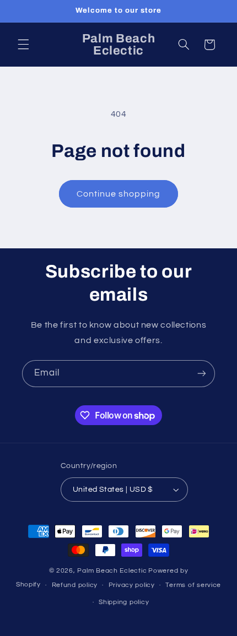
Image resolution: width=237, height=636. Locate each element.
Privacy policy (132, 585)
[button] (23, 44)
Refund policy (75, 585)
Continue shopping (119, 193)
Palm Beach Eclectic (112, 571)
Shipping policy (124, 602)
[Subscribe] (201, 373)
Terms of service (193, 585)
